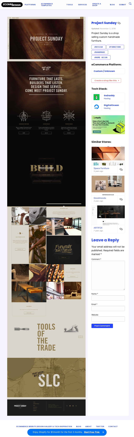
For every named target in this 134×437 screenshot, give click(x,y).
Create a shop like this (105, 80)
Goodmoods (100, 198)
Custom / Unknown (104, 71)
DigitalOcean (111, 105)
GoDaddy (109, 95)
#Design (98, 47)
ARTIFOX (98, 227)
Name (94, 294)
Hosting (107, 98)
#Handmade (99, 52)
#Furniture (115, 47)
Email (94, 304)
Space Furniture (101, 168)
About (88, 426)
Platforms (30, 5)
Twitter (100, 426)
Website (94, 315)
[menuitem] (31, 5)
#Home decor (100, 57)
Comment (96, 259)
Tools (69, 5)
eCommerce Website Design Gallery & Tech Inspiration (44, 426)
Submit (122, 5)
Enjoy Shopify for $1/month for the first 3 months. (66, 432)
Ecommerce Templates (47, 5)
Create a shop (96, 5)
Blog (112, 5)
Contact (113, 426)
